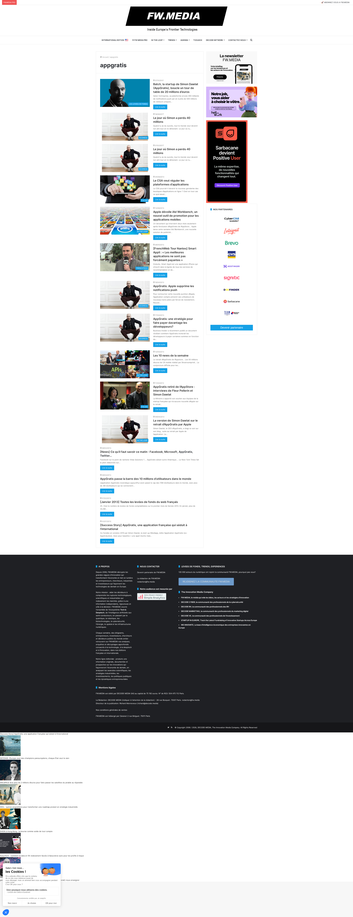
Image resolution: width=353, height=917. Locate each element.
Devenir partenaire (231, 327)
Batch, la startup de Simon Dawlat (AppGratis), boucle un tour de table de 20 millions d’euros (175, 88)
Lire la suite (160, 107)
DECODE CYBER (188, 602)
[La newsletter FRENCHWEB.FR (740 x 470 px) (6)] (231, 83)
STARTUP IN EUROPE (190, 620)
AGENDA (184, 40)
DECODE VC (186, 616)
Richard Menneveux (128, 703)
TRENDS (171, 40)
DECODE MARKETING (190, 611)
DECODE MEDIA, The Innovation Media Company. (219, 727)
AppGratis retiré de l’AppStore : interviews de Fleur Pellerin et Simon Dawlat (174, 390)
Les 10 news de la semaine (170, 355)
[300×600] (227, 202)
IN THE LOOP (157, 40)
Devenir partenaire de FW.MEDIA (151, 572)
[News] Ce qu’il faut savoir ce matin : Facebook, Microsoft (138, 451)
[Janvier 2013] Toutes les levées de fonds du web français (139, 502)
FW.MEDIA (112, 572)
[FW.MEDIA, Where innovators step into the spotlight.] (176, 20)
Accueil (105, 57)
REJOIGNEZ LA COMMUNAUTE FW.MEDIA (206, 581)
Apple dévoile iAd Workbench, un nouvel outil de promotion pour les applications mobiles (176, 215)
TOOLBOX (197, 40)
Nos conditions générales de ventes (111, 710)
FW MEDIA (185, 597)
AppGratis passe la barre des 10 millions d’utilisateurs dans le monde (145, 478)
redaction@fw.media (146, 582)
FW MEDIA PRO (140, 40)
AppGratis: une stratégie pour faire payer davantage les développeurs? (173, 322)
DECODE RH (186, 607)
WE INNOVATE (187, 625)
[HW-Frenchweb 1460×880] (231, 117)
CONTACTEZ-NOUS (237, 40)
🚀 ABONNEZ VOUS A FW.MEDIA (335, 2)
